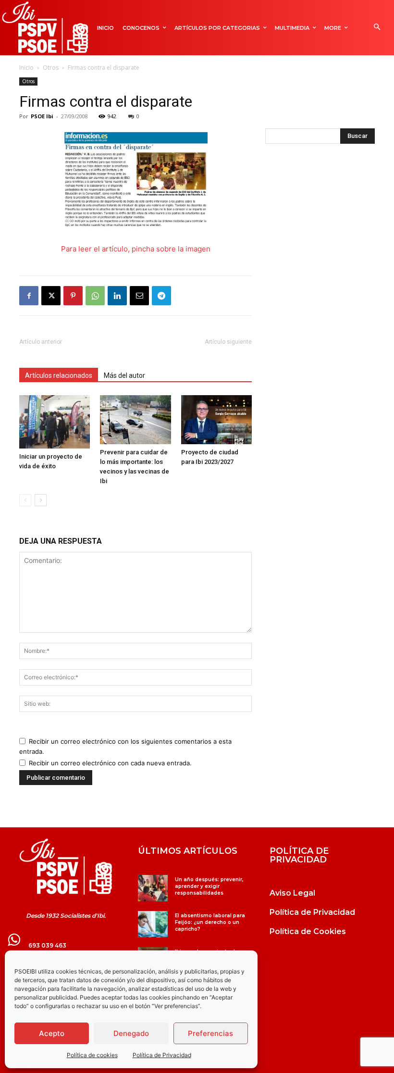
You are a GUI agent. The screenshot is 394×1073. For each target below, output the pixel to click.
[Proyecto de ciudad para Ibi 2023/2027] (216, 419)
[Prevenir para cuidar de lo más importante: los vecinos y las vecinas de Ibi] (135, 419)
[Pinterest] (73, 295)
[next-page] (41, 500)
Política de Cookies (308, 931)
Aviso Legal (292, 893)
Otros (51, 67)
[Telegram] (161, 295)
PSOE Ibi (42, 116)
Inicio (26, 67)
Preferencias (210, 1033)
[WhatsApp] (95, 295)
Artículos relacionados (58, 375)
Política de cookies (92, 1055)
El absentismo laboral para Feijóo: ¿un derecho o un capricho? (210, 922)
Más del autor (124, 375)
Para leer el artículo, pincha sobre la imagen (135, 248)
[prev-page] (25, 500)
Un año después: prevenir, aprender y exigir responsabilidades (209, 886)
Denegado (131, 1033)
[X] (51, 295)
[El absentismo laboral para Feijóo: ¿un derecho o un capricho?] (152, 924)
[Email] (139, 295)
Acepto (51, 1033)
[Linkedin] (117, 295)
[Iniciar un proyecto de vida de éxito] (54, 421)
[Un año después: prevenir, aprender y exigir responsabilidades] (152, 888)
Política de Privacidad (162, 1055)
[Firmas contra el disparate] (135, 180)
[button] (377, 27)
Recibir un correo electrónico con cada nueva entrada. (110, 763)
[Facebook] (28, 295)
